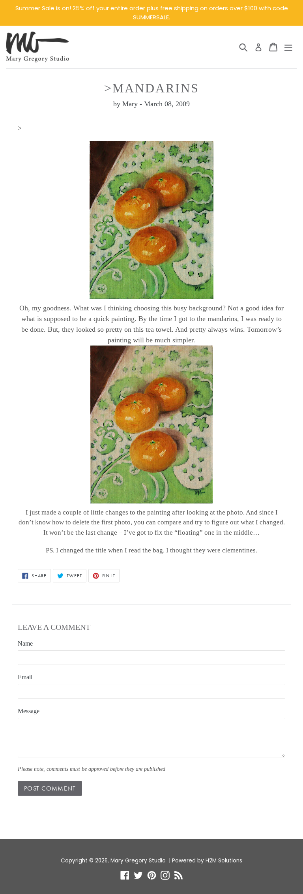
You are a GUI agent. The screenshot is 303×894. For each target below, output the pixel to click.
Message (28, 711)
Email (25, 677)
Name (25, 643)
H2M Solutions (224, 860)
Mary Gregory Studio (138, 860)
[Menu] (288, 47)
